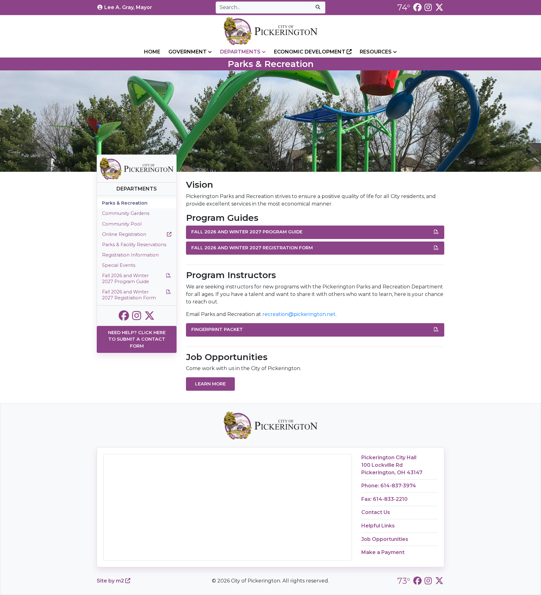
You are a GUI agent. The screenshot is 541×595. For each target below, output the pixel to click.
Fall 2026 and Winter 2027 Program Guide (125, 278)
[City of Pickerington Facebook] (417, 7)
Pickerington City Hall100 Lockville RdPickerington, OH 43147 (391, 465)
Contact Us (375, 512)
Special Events (118, 265)
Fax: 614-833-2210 (384, 499)
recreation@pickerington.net (299, 314)
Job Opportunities (384, 539)
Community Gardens (125, 213)
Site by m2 (111, 581)
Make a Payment (382, 552)
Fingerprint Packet (217, 329)
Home (152, 52)
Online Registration (124, 234)
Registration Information (130, 255)
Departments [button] (241, 52)
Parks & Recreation (124, 203)
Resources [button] (376, 52)
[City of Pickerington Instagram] (428, 7)
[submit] (317, 7)
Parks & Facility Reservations (134, 244)
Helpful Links (378, 526)
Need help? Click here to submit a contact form (137, 339)
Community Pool (122, 224)
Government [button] (188, 52)
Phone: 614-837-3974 (388, 486)
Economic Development (310, 52)
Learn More (210, 384)
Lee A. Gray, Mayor (128, 7)
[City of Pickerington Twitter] (439, 7)
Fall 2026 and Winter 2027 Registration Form (129, 295)
